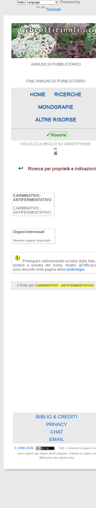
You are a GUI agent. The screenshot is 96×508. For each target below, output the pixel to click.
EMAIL (56, 439)
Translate (53, 9)
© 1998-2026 (24, 448)
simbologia (75, 269)
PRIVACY (56, 424)
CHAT (56, 431)
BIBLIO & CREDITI (56, 416)
